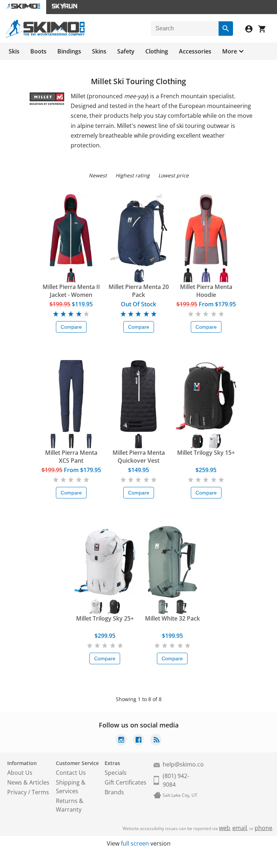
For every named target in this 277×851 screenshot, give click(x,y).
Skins (99, 51)
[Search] (226, 28)
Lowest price (173, 175)
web (224, 828)
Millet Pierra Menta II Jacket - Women (71, 291)
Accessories (195, 51)
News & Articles (28, 782)
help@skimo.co (183, 764)
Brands (114, 792)
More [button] (229, 51)
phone (263, 828)
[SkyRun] (64, 7)
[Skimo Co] (45, 36)
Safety (126, 51)
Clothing (156, 51)
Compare (71, 327)
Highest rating (132, 175)
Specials (116, 773)
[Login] (251, 29)
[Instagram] (121, 740)
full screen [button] (135, 843)
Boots (38, 51)
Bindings (69, 51)
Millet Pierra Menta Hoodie (206, 291)
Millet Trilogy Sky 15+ (206, 453)
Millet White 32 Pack (172, 618)
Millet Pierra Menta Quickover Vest (139, 457)
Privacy (17, 792)
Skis (14, 51)
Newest (98, 175)
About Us (19, 773)
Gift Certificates (125, 782)
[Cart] (264, 30)
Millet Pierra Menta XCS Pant (71, 457)
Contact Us (71, 773)
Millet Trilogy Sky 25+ (105, 618)
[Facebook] (138, 740)
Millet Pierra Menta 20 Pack (139, 291)
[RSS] (155, 740)
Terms (40, 792)
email (239, 828)
